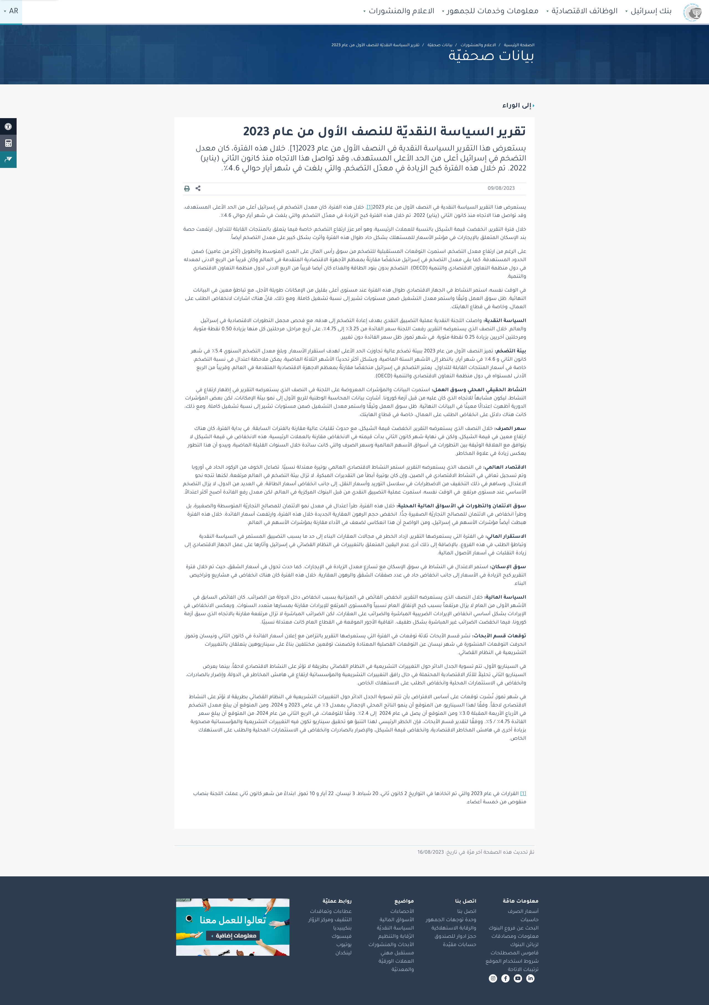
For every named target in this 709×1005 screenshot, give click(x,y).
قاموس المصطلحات (514, 953)
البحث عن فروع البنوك (514, 928)
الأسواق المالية (397, 920)
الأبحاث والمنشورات (391, 945)
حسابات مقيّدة (459, 945)
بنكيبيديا (342, 928)
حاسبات (529, 920)
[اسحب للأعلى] (694, 990)
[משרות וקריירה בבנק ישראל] (229, 927)
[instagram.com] (493, 978)
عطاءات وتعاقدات (331, 912)
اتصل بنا (466, 912)
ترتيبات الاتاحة (523, 970)
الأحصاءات (402, 912)
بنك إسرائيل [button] (650, 12)
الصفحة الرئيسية (519, 45)
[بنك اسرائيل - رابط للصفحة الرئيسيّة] (692, 12)
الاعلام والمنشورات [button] (400, 12)
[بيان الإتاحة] (8, 126)
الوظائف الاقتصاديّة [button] (584, 12)
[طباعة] (187, 189)
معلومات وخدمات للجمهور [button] (492, 12)
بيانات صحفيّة (440, 45)
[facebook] (505, 978)
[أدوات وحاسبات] (8, 143)
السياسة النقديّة (395, 928)
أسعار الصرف (523, 912)
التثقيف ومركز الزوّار (330, 920)
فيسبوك (342, 937)
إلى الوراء (516, 106)
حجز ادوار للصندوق (455, 937)
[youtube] (518, 978)
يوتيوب (344, 945)
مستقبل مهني (397, 953)
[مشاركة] (198, 189)
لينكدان (343, 953)
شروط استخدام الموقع (512, 962)
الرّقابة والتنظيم (396, 937)
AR (12, 12)
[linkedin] (530, 978)
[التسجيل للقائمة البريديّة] (8, 159)
